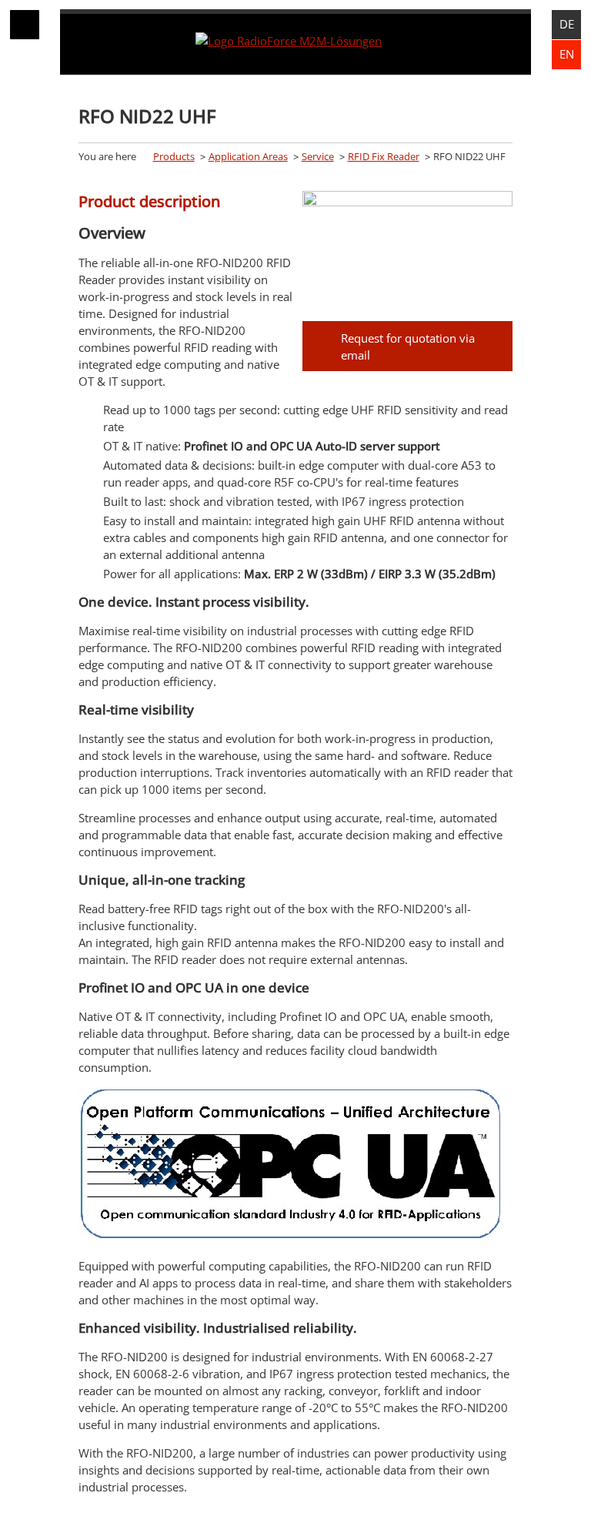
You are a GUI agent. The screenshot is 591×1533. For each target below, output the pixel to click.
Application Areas (248, 156)
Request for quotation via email (408, 346)
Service (318, 156)
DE (566, 24)
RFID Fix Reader (383, 156)
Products (174, 156)
